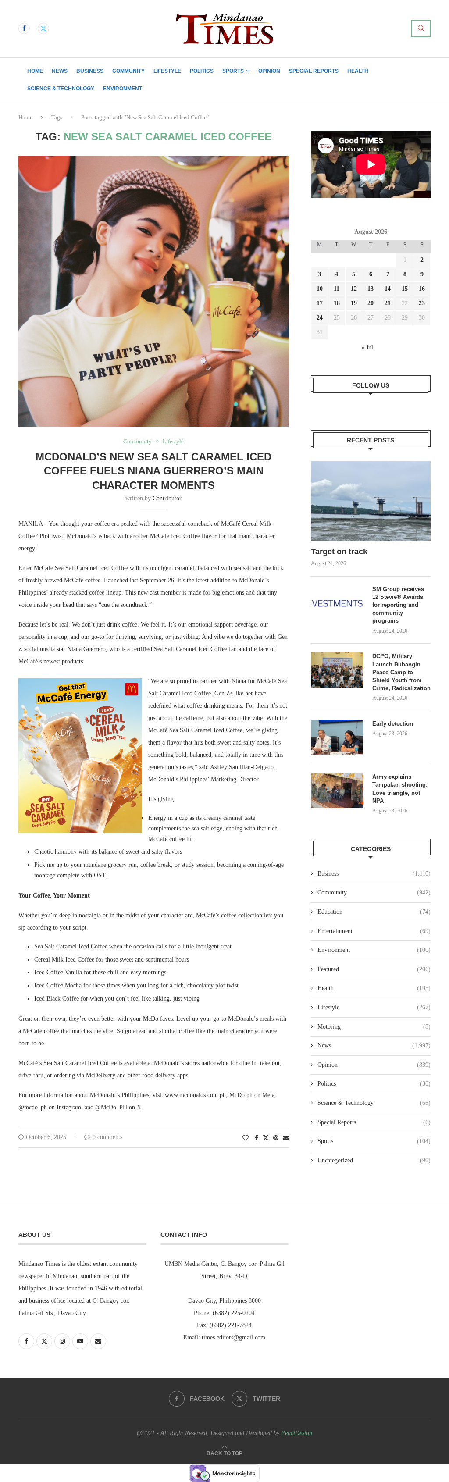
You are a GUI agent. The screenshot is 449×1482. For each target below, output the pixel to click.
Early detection (393, 723)
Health (357, 71)
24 (320, 317)
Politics (202, 71)
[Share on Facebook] (256, 1138)
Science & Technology (60, 89)
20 (370, 303)
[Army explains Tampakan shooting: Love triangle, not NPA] (337, 790)
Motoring (374, 1026)
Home (35, 71)
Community (128, 71)
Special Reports (314, 71)
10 (320, 288)
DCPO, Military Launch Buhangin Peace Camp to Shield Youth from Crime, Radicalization (401, 672)
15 (405, 288)
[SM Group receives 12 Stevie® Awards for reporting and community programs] (337, 602)
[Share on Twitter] (266, 1138)
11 (336, 288)
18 (337, 303)
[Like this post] (245, 1138)
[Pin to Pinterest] (275, 1138)
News (60, 71)
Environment (122, 89)
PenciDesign (296, 1433)
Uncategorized (374, 1160)
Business (89, 71)
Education (374, 911)
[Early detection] (337, 737)
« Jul (367, 347)
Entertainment (374, 931)
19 (354, 303)
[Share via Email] (286, 1138)
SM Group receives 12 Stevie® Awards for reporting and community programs (398, 605)
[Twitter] (43, 28)
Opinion (269, 71)
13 (370, 288)
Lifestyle (167, 71)
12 (354, 288)
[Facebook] (24, 28)
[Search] (421, 28)
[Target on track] (371, 501)
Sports (233, 71)
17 (320, 303)
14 (388, 288)
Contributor (167, 498)
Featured (374, 969)
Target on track (339, 551)
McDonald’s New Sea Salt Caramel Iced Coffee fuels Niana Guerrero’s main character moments (153, 471)
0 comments (107, 1137)
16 (422, 288)
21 (388, 303)
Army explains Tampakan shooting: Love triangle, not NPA (400, 788)
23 (422, 303)
